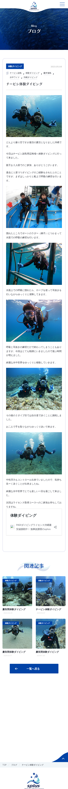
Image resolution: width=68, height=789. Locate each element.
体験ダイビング (15, 66)
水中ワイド (15, 77)
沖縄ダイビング (30, 77)
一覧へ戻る (33, 668)
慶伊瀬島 (47, 73)
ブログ (14, 765)
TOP (4, 765)
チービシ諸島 (16, 73)
